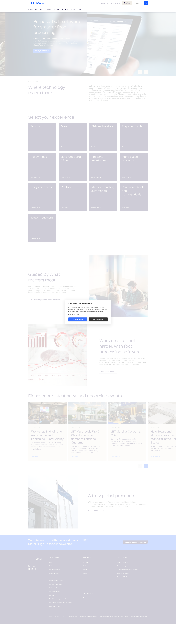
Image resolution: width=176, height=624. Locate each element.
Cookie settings (98, 319)
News (73, 9)
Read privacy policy (74, 314)
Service (56, 9)
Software (48, 9)
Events (80, 9)
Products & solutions (35, 9)
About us (65, 9)
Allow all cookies (78, 319)
